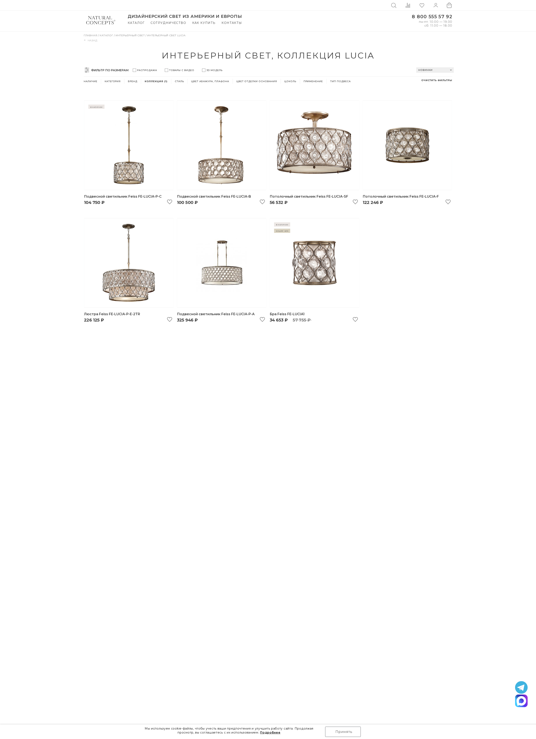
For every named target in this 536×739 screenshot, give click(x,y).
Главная (91, 35)
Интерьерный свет (131, 35)
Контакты (232, 23)
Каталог (136, 23)
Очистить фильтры (436, 80)
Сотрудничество (168, 23)
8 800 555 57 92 (432, 16)
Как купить (204, 23)
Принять (343, 732)
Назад (92, 40)
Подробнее (270, 732)
